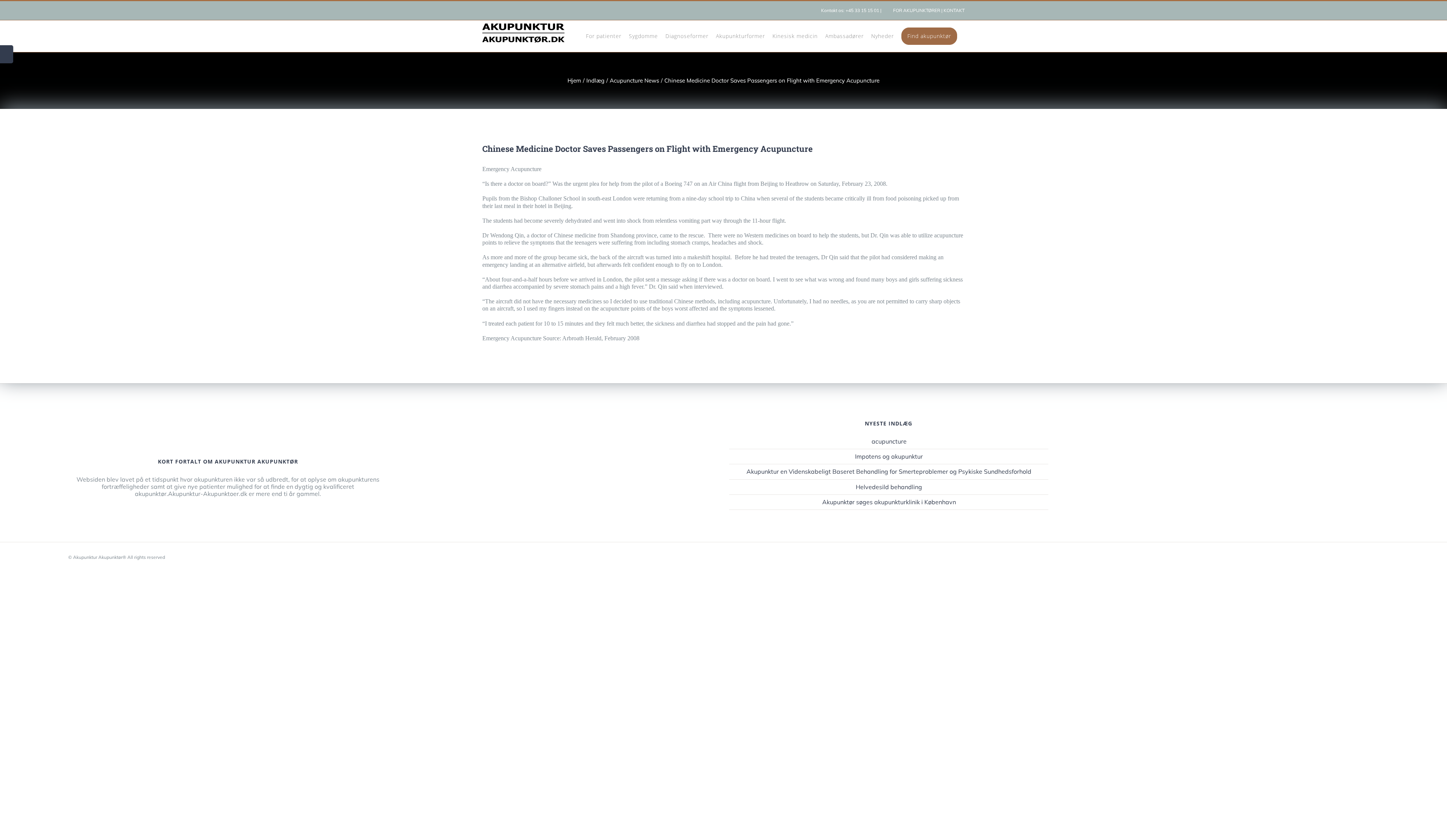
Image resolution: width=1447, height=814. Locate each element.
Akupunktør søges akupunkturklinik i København (889, 502)
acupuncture (889, 441)
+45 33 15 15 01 (862, 10)
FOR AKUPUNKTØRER (916, 10)
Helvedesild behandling (889, 487)
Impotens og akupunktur (889, 456)
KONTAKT (954, 10)
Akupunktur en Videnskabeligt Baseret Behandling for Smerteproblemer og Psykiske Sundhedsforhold (888, 471)
